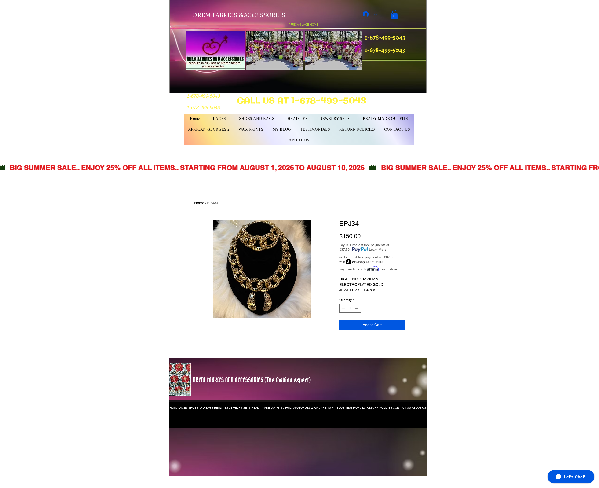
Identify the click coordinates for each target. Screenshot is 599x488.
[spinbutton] (350, 308)
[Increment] (357, 308)
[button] (394, 14)
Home (199, 203)
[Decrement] (343, 308)
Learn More (377, 249)
